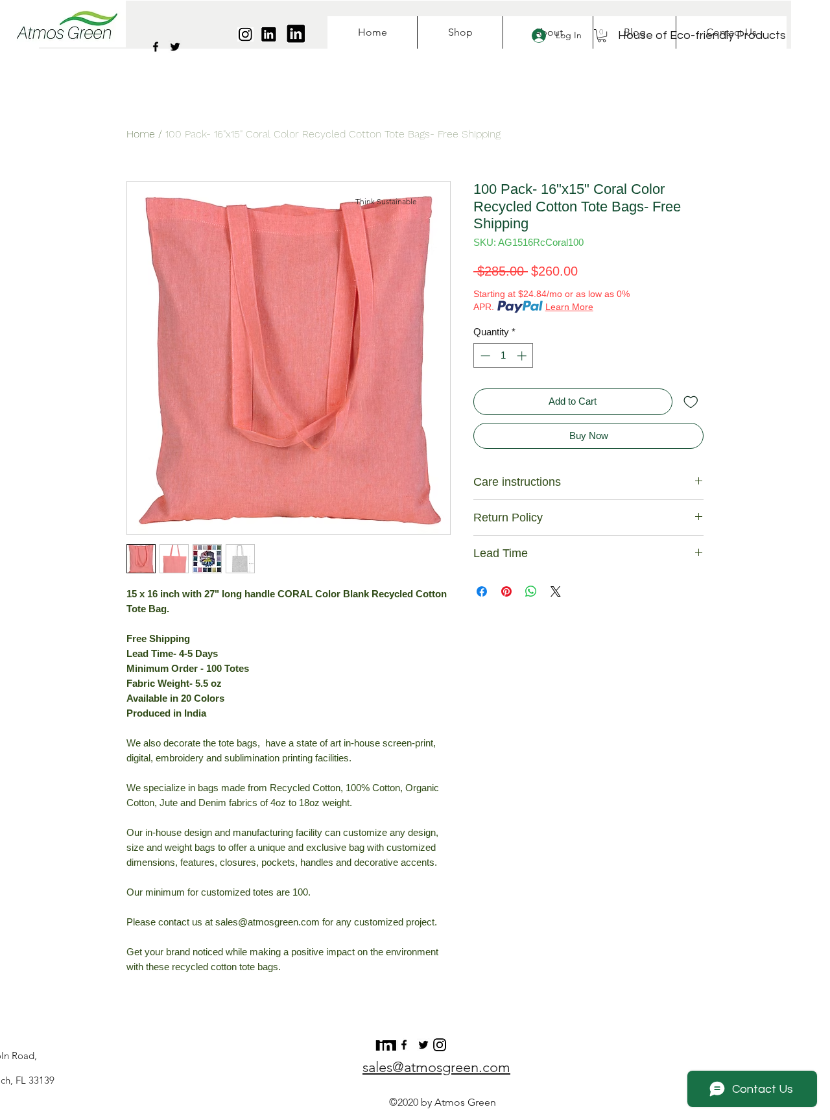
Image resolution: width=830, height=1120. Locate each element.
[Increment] (523, 356)
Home (140, 134)
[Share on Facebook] (482, 591)
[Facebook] (155, 46)
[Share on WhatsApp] (531, 591)
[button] (602, 35)
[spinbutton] (503, 356)
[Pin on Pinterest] (506, 591)
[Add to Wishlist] (691, 401)
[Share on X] (555, 591)
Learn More (569, 307)
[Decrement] (484, 356)
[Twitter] (175, 46)
